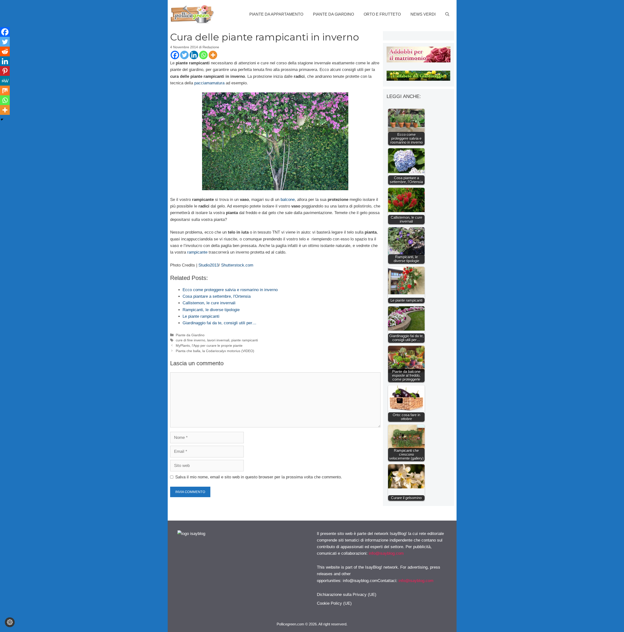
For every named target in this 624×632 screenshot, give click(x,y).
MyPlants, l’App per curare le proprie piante (209, 345)
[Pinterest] (5, 71)
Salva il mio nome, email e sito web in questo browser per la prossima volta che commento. (258, 477)
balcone (288, 199)
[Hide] (2, 119)
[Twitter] (184, 55)
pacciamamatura (209, 83)
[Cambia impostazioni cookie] (10, 622)
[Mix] (5, 90)
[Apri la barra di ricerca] (447, 14)
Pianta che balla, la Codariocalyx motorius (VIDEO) (215, 351)
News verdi (423, 14)
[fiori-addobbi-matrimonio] (418, 61)
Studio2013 (208, 265)
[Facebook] (175, 55)
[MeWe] (5, 81)
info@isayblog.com (386, 553)
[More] (213, 55)
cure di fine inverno (190, 340)
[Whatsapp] (203, 55)
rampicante (198, 252)
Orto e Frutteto (382, 14)
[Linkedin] (194, 55)
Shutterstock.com (237, 265)
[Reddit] (5, 51)
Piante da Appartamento (276, 14)
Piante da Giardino (333, 14)
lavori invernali (218, 340)
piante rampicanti (244, 340)
